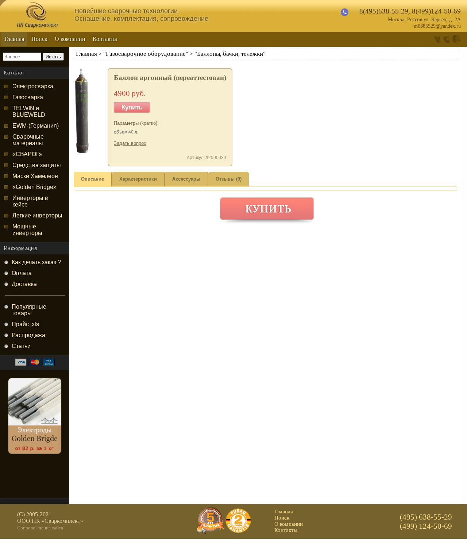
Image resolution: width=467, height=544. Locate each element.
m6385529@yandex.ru (437, 26)
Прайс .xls (25, 324)
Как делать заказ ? (36, 262)
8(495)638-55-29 (383, 11)
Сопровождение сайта (40, 528)
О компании (70, 39)
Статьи (21, 346)
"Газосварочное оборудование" (145, 53)
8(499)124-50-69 (436, 11)
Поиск (39, 39)
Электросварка (32, 86)
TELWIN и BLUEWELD (28, 111)
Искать (53, 56)
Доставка (24, 284)
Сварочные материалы (28, 140)
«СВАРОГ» (27, 154)
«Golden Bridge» (34, 187)
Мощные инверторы (27, 229)
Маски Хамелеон (35, 176)
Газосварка (27, 97)
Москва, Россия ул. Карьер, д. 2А (424, 19)
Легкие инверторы (37, 215)
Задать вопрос (130, 143)
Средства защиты (36, 165)
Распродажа (28, 335)
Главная (14, 39)
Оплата (22, 273)
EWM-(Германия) (35, 126)
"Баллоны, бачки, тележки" (230, 53)
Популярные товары (29, 310)
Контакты (105, 39)
